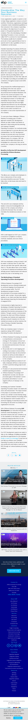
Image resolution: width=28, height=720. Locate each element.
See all (13, 468)
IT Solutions (14, 621)
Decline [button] (8, 718)
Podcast (14, 690)
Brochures (14, 684)
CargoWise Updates (14, 678)
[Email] (19, 455)
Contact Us (14, 582)
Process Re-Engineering (14, 662)
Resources (14, 670)
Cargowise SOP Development (6, 7)
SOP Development (14, 664)
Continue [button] (18, 718)
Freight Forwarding (14, 628)
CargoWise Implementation (14, 666)
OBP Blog (14, 672)
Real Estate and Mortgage (14, 638)
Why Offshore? (14, 601)
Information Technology (14, 634)
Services (14, 613)
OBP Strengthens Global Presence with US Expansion (14, 529)
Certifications (14, 609)
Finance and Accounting (14, 632)
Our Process (14, 603)
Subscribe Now (14, 571)
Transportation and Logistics (14, 630)
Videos (14, 688)
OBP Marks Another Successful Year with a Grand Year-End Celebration (14, 550)
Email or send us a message (9, 438)
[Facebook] (8, 455)
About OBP (14, 599)
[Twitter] (12, 455)
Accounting (14, 617)
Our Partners (14, 605)
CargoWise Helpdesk (14, 654)
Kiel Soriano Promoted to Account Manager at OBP (14, 486)
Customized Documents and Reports (14, 668)
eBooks (14, 680)
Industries (14, 626)
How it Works (14, 649)
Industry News (14, 676)
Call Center (14, 619)
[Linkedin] (15, 455)
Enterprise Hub (14, 623)
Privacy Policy (14, 611)
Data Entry (14, 615)
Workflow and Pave (14, 658)
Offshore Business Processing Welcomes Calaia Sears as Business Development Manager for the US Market (14, 508)
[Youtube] (19, 645)
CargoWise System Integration (14, 660)
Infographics (14, 686)
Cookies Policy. (17, 715)
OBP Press (14, 674)
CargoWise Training (14, 656)
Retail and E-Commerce (14, 636)
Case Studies (14, 682)
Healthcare (14, 640)
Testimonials (14, 607)
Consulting (14, 652)
